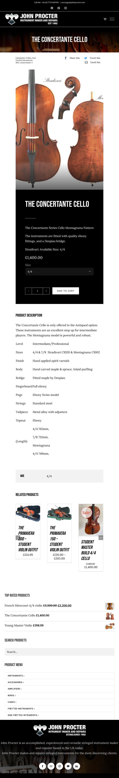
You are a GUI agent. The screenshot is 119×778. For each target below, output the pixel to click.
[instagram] (59, 766)
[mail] (51, 766)
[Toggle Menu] (112, 19)
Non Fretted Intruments (26, 59)
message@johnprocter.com (73, 2)
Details (28, 517)
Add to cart (65, 290)
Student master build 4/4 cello (88, 550)
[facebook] (42, 766)
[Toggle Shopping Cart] (105, 19)
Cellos (28, 58)
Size (28, 265)
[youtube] (68, 766)
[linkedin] (76, 766)
